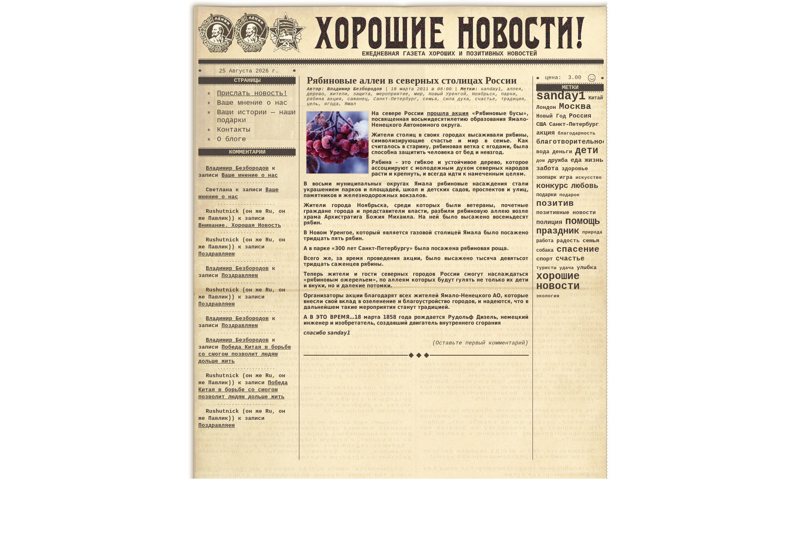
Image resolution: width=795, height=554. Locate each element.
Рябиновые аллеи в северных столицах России (412, 80)
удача (566, 267)
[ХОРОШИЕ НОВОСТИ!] (449, 47)
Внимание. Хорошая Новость (239, 225)
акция (545, 133)
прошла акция (448, 113)
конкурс (552, 186)
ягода (331, 103)
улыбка (587, 268)
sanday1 (491, 89)
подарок (569, 195)
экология (547, 296)
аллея (514, 89)
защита (362, 94)
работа (545, 241)
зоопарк (546, 178)
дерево (315, 94)
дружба (558, 160)
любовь (584, 186)
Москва (575, 106)
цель (312, 103)
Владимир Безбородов (237, 168)
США (541, 124)
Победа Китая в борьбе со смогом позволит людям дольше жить (244, 354)
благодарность (576, 133)
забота (547, 168)
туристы (546, 267)
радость (568, 241)
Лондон (546, 107)
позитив (555, 203)
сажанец (357, 98)
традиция (512, 98)
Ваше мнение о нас (252, 103)
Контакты (233, 130)
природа (592, 232)
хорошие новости (558, 281)
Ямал (350, 103)
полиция (549, 222)
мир (418, 94)
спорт (544, 258)
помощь (582, 221)
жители (338, 94)
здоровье (574, 169)
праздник (557, 231)
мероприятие (392, 94)
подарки (546, 195)
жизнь (594, 160)
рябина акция (324, 98)
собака (545, 250)
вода (542, 152)
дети (586, 150)
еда (576, 160)
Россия (580, 116)
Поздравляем (216, 254)
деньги (562, 152)
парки (508, 94)
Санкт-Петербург (395, 98)
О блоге (231, 139)
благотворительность (575, 142)
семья (430, 98)
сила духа (456, 98)
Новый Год (551, 116)
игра (566, 177)
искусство (589, 177)
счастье (485, 98)
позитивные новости (566, 213)
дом (540, 160)
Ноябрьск (483, 94)
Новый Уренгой (447, 94)
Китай (595, 98)
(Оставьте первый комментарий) (480, 343)
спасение (578, 249)
